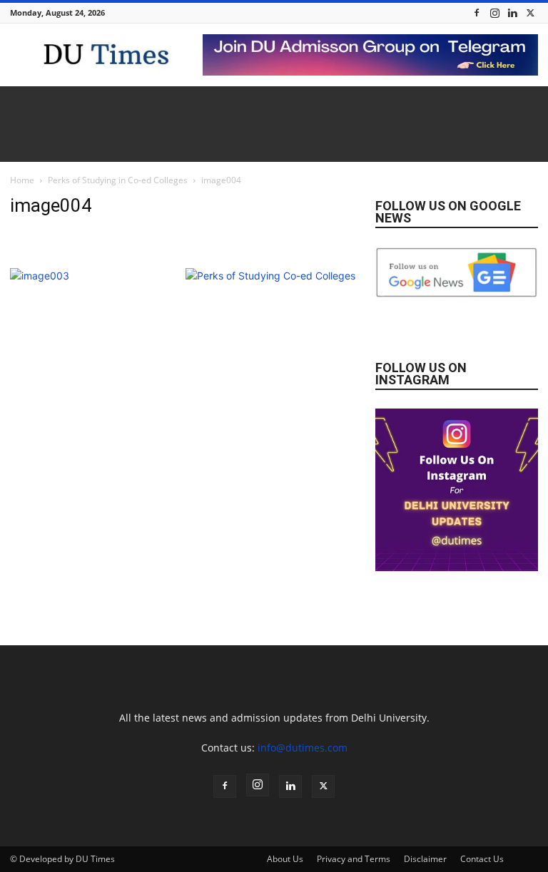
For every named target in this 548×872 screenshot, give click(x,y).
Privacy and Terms (353, 859)
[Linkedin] (512, 12)
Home (22, 180)
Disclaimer (425, 859)
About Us (285, 859)
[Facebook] (476, 12)
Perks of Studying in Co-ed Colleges (118, 180)
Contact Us (482, 859)
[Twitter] (530, 12)
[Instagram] (494, 12)
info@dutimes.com (302, 747)
